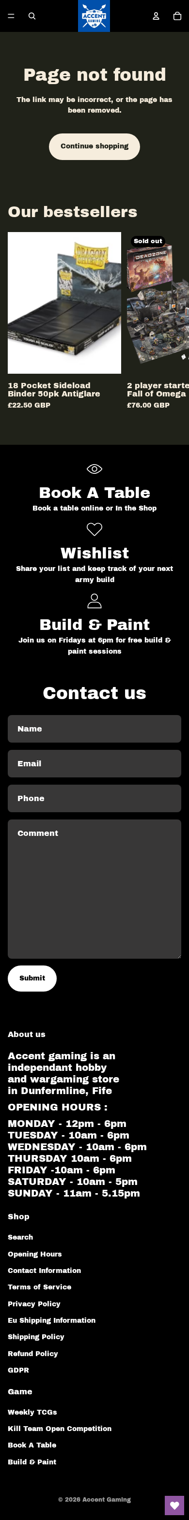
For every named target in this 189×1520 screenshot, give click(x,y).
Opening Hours (35, 1254)
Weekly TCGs (32, 1412)
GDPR (18, 1370)
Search (20, 1237)
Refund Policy (33, 1354)
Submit (32, 978)
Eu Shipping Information (51, 1320)
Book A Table (32, 1445)
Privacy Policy (34, 1304)
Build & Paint (32, 1462)
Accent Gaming (106, 1499)
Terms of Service (39, 1287)
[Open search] (32, 16)
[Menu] (11, 16)
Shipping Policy (36, 1337)
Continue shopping (94, 146)
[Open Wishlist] (174, 1505)
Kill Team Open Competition (59, 1428)
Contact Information (44, 1270)
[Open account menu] (156, 16)
